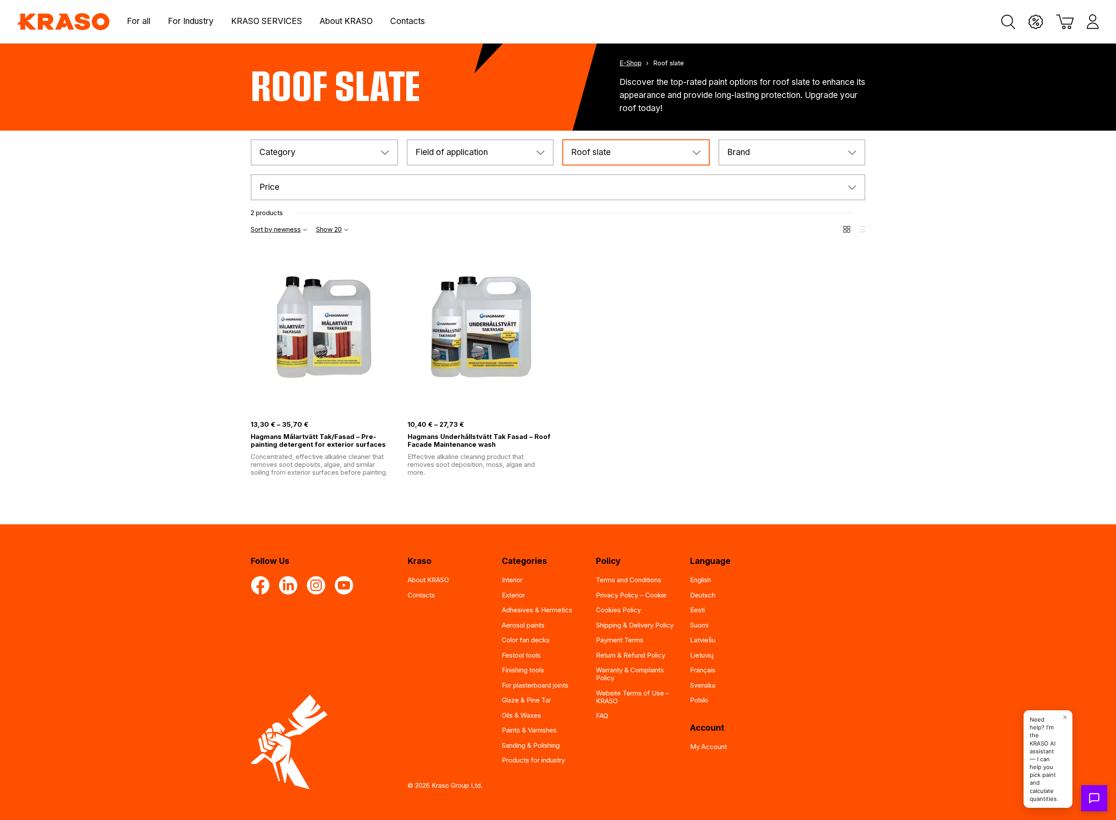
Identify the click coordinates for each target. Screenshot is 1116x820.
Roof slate (591, 152)
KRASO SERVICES (266, 21)
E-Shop (630, 63)
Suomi (699, 625)
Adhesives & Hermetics (537, 610)
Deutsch (702, 595)
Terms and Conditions (628, 580)
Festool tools (521, 655)
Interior (512, 580)
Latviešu (702, 640)
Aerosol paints (523, 625)
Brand (738, 152)
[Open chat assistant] (1094, 798)
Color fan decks (526, 640)
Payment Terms (619, 640)
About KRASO (346, 21)
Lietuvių (702, 655)
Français (702, 670)
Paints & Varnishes (529, 730)
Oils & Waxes (521, 715)
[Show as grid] (847, 229)
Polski (699, 700)
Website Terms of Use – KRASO (632, 697)
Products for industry (533, 760)
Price (269, 187)
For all (138, 21)
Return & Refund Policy (630, 655)
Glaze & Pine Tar (526, 700)
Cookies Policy (618, 610)
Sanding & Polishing (531, 745)
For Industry (191, 21)
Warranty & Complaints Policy (630, 674)
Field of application (451, 152)
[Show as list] (862, 229)
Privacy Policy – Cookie (631, 595)
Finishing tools (523, 670)
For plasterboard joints (535, 685)
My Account (708, 746)
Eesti (697, 610)
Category (277, 152)
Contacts (407, 21)
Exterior (513, 595)
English (700, 580)
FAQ (602, 716)
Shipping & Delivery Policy (635, 625)
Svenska (702, 685)
